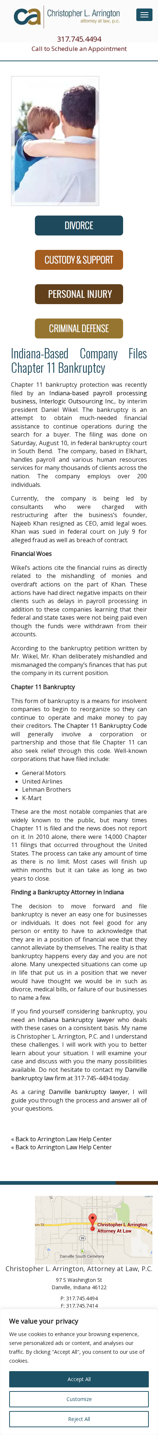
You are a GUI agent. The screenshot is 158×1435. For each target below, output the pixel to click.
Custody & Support (79, 260)
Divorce (79, 225)
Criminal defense (79, 328)
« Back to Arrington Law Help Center (61, 1139)
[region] (79, 1372)
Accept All (79, 1379)
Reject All (79, 1418)
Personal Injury (79, 294)
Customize (79, 1399)
